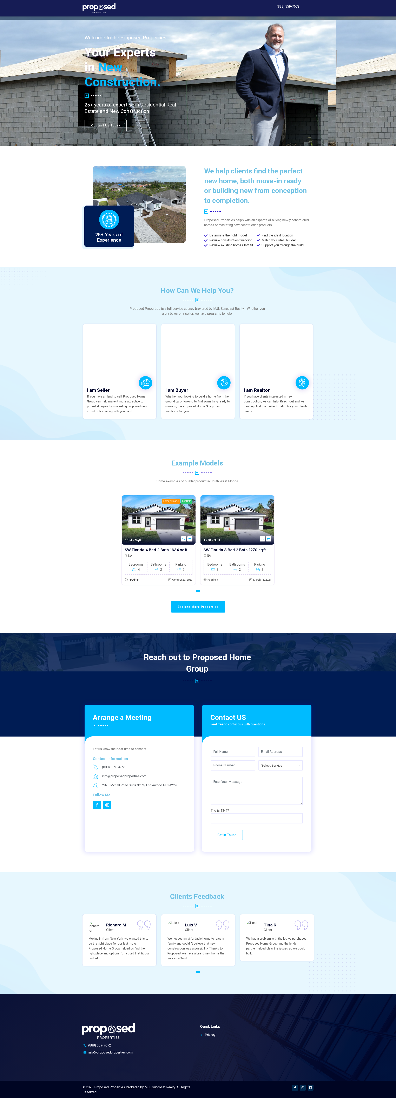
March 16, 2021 (262, 579)
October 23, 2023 (182, 579)
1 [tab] (198, 591)
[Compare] (189, 538)
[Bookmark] (183, 538)
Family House (171, 501)
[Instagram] (303, 1088)
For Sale (186, 501)
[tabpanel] (158, 540)
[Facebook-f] (295, 1088)
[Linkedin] (311, 1088)
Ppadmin (134, 579)
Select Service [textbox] (271, 765)
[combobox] (280, 765)
